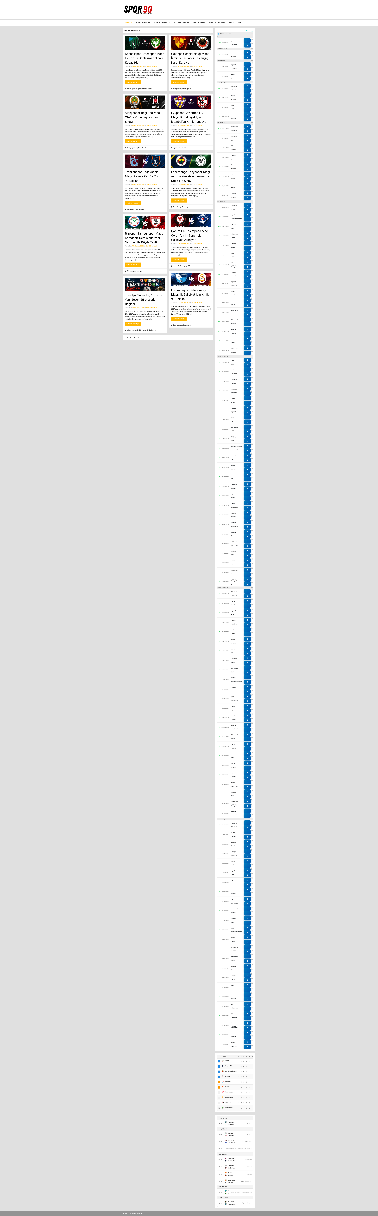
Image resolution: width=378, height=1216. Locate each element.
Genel (144, 148)
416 (135, 337)
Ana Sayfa (128, 22)
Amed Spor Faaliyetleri (135, 89)
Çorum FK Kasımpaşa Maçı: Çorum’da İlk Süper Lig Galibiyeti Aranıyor (190, 235)
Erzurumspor (177, 325)
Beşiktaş (138, 148)
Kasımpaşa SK (185, 266)
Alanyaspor (131, 148)
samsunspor (138, 271)
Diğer (231, 22)
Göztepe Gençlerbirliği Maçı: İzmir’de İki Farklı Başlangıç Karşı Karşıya (190, 58)
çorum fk (176, 266)
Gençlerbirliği (178, 89)
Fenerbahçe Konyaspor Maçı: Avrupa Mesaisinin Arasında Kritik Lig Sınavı (191, 176)
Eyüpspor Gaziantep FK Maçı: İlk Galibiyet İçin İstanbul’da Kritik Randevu (188, 117)
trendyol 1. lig (138, 330)
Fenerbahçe (177, 207)
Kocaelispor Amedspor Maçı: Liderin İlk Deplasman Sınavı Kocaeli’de (144, 58)
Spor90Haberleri (151, 66)
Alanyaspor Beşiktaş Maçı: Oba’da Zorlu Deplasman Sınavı (143, 117)
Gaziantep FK (185, 148)
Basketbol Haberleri (162, 22)
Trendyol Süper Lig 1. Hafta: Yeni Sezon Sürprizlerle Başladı (144, 299)
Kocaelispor (147, 89)
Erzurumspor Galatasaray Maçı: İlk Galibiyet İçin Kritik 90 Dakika (190, 294)
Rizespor (130, 271)
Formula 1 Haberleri (217, 22)
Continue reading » (132, 82)
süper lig (130, 330)
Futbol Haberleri (143, 22)
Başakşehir (131, 209)
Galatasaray (187, 325)
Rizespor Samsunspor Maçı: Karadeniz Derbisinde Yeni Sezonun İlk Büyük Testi (144, 238)
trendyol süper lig (150, 330)
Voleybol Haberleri (181, 22)
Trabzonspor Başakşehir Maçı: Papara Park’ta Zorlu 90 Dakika (143, 176)
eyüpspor (176, 148)
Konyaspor (186, 207)
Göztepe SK (187, 89)
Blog (239, 22)
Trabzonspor (139, 209)
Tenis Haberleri (199, 22)
